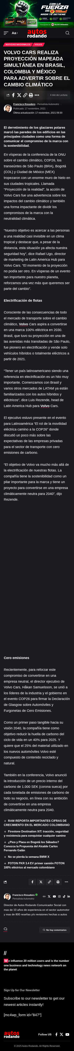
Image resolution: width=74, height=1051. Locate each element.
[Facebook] (56, 1034)
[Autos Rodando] (37, 33)
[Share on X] (19, 95)
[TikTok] (64, 896)
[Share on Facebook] (13, 95)
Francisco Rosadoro (24, 104)
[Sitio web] (44, 896)
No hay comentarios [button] (56, 930)
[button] (7, 33)
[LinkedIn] (68, 896)
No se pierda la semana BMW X (28, 856)
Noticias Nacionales (18, 44)
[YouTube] (54, 896)
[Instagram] (59, 896)
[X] (49, 896)
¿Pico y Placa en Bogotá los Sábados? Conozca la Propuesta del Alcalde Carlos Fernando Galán (31, 846)
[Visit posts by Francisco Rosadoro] (8, 109)
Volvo (38, 44)
